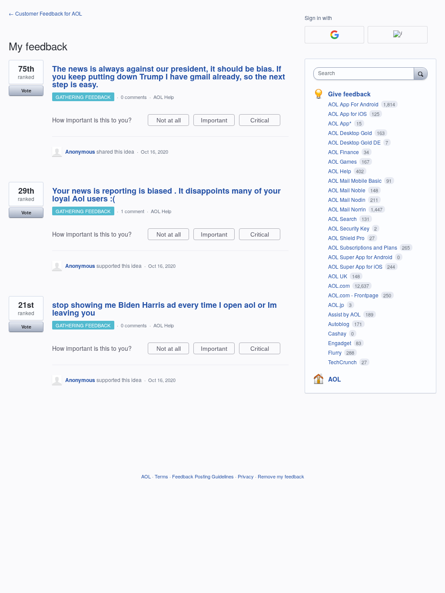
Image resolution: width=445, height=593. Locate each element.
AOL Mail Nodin (347, 199)
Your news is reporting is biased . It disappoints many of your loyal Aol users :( (166, 194)
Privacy (246, 476)
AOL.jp (336, 304)
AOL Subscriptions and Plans (363, 247)
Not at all (172, 121)
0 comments (134, 96)
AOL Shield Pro (347, 237)
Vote (26, 90)
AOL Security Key (349, 228)
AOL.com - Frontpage (354, 295)
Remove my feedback (281, 476)
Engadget (340, 342)
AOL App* (340, 123)
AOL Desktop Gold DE (355, 142)
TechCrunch (343, 362)
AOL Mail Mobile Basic (355, 180)
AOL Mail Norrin (347, 209)
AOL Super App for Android (361, 256)
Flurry (335, 352)
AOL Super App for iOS (356, 266)
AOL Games (343, 161)
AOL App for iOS (348, 113)
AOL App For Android (354, 104)
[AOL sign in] (397, 34)
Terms (161, 476)
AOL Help (163, 96)
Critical (265, 121)
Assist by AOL (345, 314)
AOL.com (339, 285)
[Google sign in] (334, 34)
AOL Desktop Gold (350, 132)
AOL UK (338, 276)
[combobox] (366, 73)
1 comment (132, 211)
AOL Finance (344, 151)
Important (218, 121)
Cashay (338, 333)
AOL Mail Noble (347, 190)
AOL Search (343, 218)
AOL (334, 379)
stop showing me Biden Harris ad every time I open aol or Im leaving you (164, 308)
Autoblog (339, 323)
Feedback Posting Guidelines (203, 476)
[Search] (421, 73)
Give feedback (349, 93)
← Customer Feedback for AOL (45, 13)
